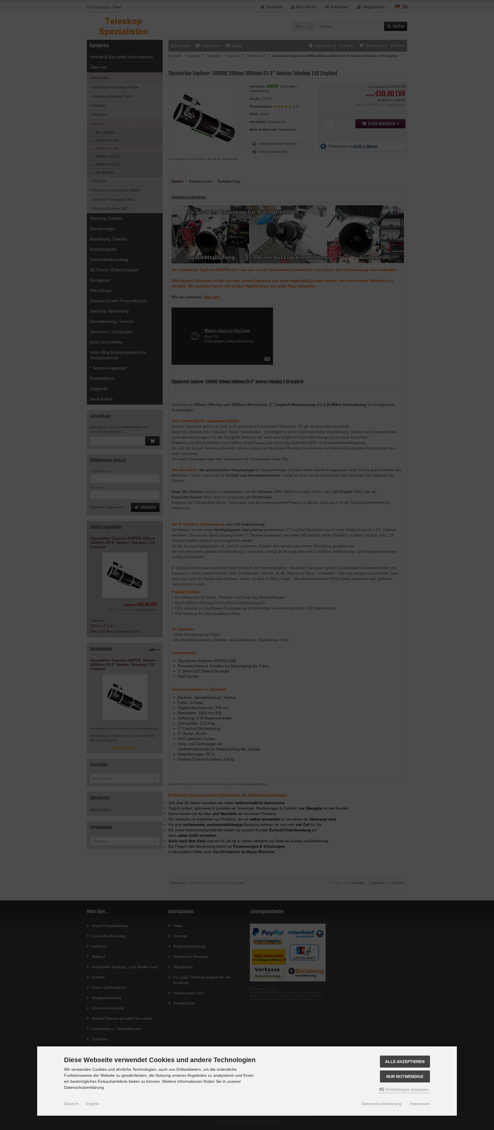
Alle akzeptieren (405, 1061)
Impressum (420, 1103)
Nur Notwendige (404, 1076)
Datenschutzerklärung (381, 1103)
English (92, 1103)
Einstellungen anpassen (407, 1089)
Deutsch (71, 1103)
